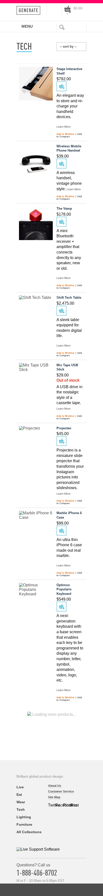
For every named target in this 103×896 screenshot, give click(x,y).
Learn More (63, 126)
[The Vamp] (36, 223)
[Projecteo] (36, 443)
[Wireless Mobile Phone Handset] (36, 161)
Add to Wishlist (65, 134)
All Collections (29, 832)
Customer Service (61, 791)
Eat (19, 795)
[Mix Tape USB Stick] (36, 380)
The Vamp (64, 208)
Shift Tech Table (68, 297)
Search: (63, 27)
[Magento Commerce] (29, 10)
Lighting (23, 817)
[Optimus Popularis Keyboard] (36, 600)
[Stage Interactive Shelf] (36, 83)
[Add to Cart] (61, 86)
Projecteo (63, 428)
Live (20, 787)
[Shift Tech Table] (36, 312)
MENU (27, 26)
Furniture (24, 824)
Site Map (54, 797)
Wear (20, 802)
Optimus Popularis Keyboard (64, 589)
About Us (54, 786)
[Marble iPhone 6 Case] (36, 527)
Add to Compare (69, 135)
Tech (20, 809)
